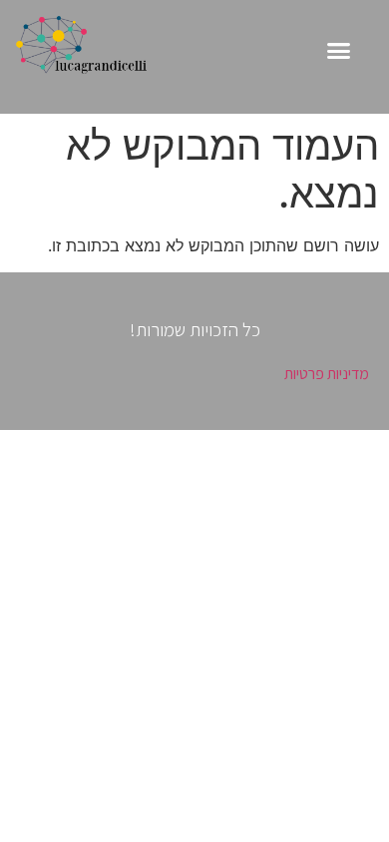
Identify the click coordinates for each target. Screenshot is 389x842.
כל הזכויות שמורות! (195, 329)
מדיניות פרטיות (326, 373)
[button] (339, 51)
